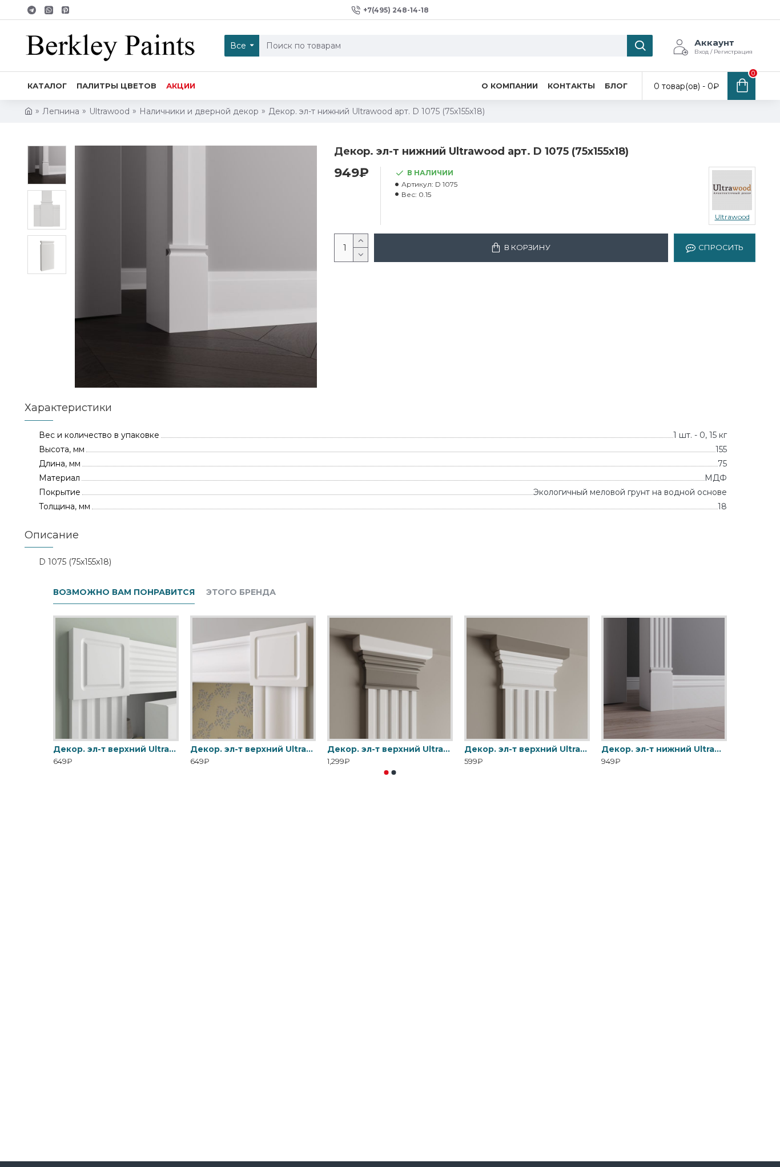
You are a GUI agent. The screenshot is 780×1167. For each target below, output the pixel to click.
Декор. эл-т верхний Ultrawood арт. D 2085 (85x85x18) (116, 749)
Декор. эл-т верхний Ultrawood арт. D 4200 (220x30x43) (527, 749)
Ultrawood (109, 111)
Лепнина (60, 111)
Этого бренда (241, 592)
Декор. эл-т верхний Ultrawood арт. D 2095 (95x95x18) (253, 749)
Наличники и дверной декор (199, 111)
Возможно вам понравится (124, 592)
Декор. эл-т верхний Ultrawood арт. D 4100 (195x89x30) (390, 749)
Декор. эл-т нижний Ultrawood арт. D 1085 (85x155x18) (664, 749)
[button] (386, 772)
